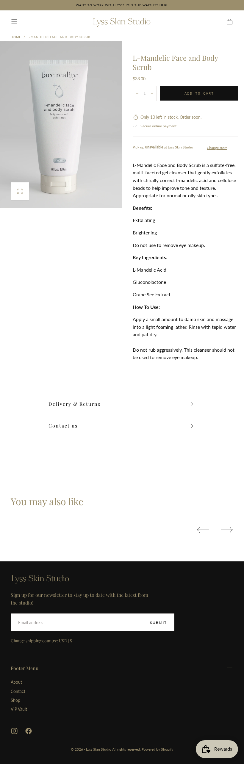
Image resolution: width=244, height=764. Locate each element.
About (16, 682)
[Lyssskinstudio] (40, 578)
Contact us (63, 425)
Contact (18, 691)
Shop (15, 700)
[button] (14, 21)
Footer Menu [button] (24, 668)
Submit (158, 622)
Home (16, 37)
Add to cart (199, 93)
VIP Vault (19, 709)
